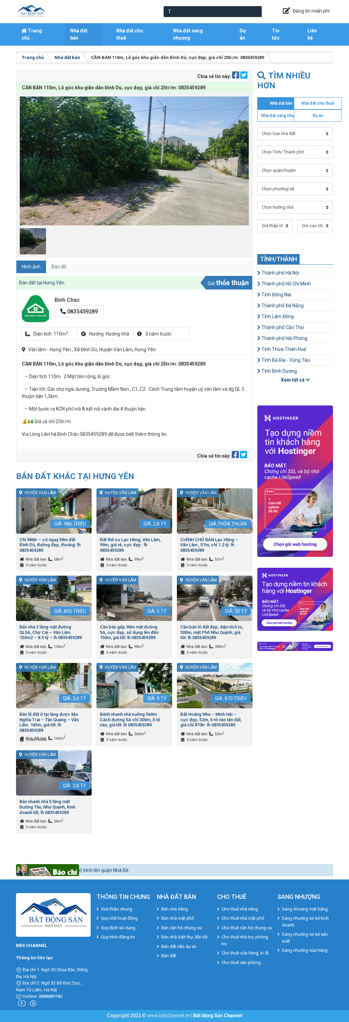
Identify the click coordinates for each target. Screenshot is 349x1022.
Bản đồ (58, 266)
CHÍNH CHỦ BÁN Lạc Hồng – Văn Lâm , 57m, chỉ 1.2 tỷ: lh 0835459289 (209, 545)
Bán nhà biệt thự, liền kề (184, 936)
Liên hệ (312, 34)
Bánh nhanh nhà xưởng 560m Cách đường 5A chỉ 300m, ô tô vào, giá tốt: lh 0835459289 (130, 719)
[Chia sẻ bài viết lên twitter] (243, 76)
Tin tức (275, 34)
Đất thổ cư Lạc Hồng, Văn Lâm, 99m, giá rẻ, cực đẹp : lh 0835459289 (130, 545)
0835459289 (82, 311)
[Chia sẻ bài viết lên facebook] (236, 76)
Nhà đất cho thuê (129, 34)
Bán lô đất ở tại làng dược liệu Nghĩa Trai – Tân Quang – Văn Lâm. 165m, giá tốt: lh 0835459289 (49, 722)
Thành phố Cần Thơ (282, 327)
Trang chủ (31, 34)
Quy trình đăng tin (118, 936)
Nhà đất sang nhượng (188, 34)
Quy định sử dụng (118, 927)
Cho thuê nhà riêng (240, 909)
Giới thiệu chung (116, 909)
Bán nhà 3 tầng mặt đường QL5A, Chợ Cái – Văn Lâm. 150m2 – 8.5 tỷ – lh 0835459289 (50, 632)
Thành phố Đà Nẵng (282, 305)
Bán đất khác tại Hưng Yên (75, 476)
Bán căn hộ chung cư (181, 927)
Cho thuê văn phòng (241, 962)
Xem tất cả (293, 380)
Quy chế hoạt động (119, 918)
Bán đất (168, 955)
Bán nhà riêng (174, 909)
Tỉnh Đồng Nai (275, 294)
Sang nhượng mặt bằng (305, 909)
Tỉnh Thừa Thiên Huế (283, 349)
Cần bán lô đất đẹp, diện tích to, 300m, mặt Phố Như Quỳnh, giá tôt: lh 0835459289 (211, 632)
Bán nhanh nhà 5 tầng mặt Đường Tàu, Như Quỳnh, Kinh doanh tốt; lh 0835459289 (47, 807)
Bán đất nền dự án (179, 946)
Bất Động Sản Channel (217, 1015)
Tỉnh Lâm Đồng (277, 316)
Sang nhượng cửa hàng (305, 950)
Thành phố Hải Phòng (283, 338)
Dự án (243, 34)
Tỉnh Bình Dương (278, 371)
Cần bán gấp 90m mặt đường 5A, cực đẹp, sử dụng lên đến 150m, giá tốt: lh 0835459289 (129, 632)
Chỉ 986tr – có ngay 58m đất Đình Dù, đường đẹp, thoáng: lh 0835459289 (49, 545)
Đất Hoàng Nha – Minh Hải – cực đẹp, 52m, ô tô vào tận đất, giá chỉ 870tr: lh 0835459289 (211, 719)
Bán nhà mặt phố (177, 918)
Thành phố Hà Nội (279, 273)
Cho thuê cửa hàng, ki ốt (245, 953)
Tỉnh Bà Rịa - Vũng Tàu (285, 360)
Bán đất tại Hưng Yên (41, 282)
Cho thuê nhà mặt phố (243, 918)
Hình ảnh (31, 266)
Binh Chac (67, 300)
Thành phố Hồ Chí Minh (285, 283)
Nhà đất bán (79, 34)
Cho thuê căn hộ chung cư (247, 927)
